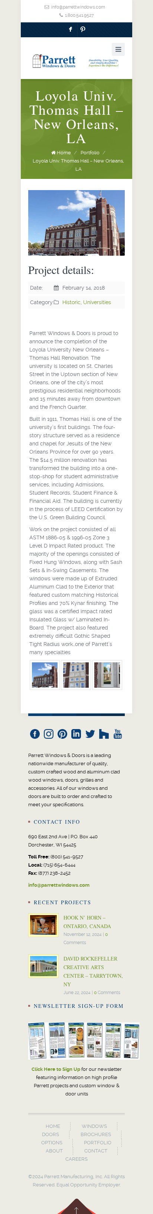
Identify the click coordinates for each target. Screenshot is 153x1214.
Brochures (96, 1134)
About (54, 1151)
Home (64, 152)
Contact (95, 1151)
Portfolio (90, 152)
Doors (50, 1134)
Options (51, 1142)
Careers (76, 1159)
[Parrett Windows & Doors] (76, 61)
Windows (94, 1126)
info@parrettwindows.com (78, 7)
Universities (97, 302)
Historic (71, 302)
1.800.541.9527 (79, 15)
